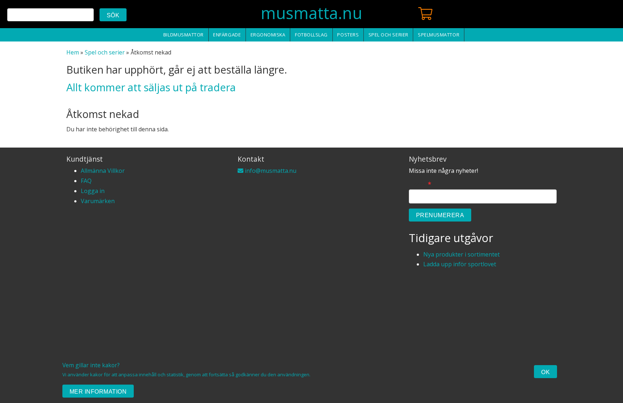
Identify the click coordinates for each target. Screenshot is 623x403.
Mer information (98, 392)
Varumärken (98, 201)
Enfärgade (227, 34)
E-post (420, 184)
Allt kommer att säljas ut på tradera (151, 87)
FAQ (86, 181)
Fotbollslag (311, 34)
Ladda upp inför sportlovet (459, 264)
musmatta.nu (311, 13)
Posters (348, 34)
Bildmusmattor (183, 34)
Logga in (93, 191)
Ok (545, 372)
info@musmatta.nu (269, 171)
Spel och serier (388, 34)
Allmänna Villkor (103, 171)
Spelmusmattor (438, 34)
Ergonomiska (268, 34)
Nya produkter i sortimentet (461, 254)
